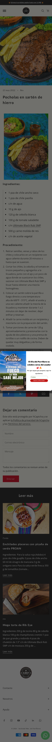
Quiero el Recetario (39, 380)
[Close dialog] (1, 353)
